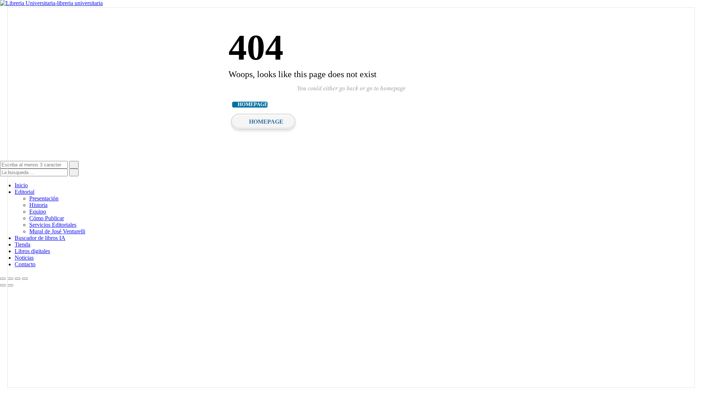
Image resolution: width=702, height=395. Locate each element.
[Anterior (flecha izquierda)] (3, 285)
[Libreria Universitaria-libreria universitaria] (51, 3)
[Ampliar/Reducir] (3, 279)
